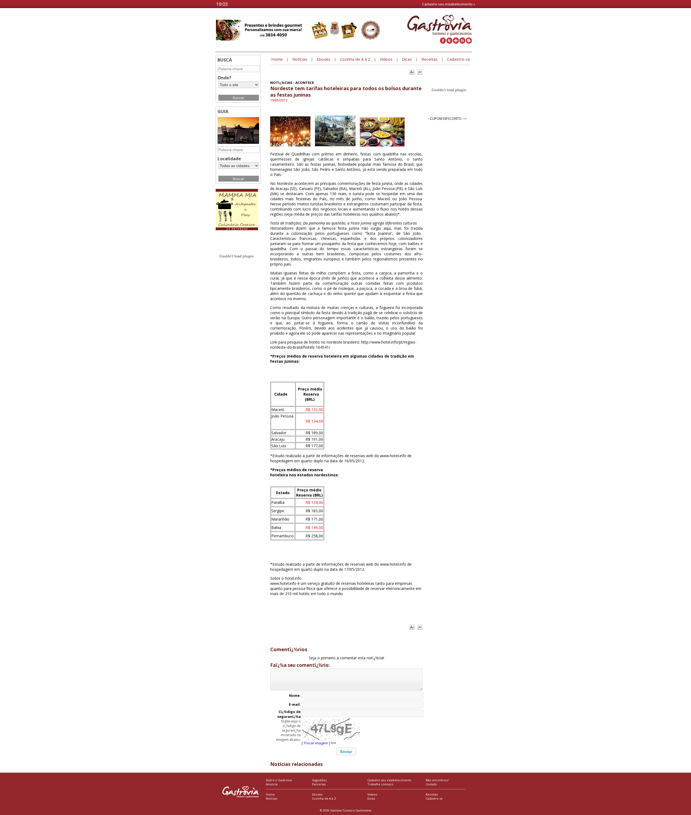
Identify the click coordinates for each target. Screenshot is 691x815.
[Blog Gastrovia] (469, 42)
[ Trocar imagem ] (316, 743)
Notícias (271, 798)
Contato (431, 784)
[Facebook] (443, 42)
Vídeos (372, 794)
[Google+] (456, 42)
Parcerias (319, 784)
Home (270, 794)
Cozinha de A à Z (324, 798)
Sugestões (319, 780)
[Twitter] (449, 42)
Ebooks (317, 794)
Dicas (371, 798)
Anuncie (272, 784)
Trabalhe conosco (380, 784)
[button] (346, 751)
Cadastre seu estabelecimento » (448, 4)
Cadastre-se (434, 798)
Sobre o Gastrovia (279, 780)
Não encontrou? (437, 780)
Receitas (432, 794)
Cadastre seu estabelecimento (389, 780)
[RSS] (462, 42)
